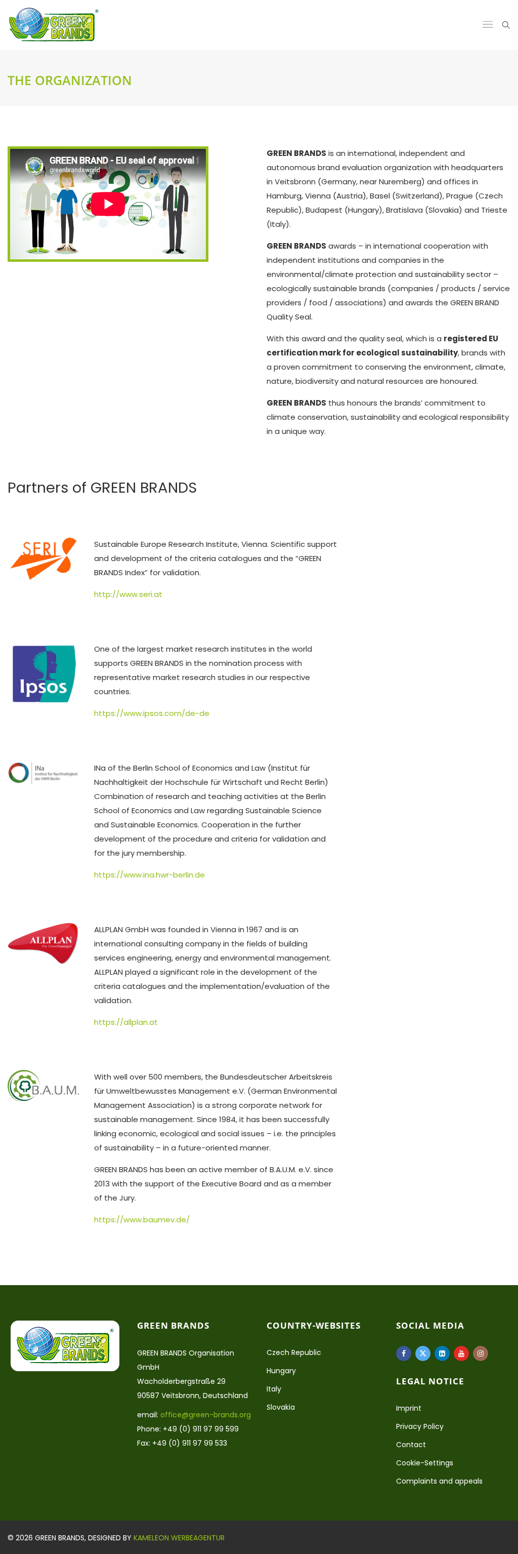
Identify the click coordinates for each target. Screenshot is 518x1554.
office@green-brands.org (205, 1415)
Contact (411, 1445)
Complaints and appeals (439, 1481)
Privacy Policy (420, 1426)
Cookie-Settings (424, 1463)
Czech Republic (294, 1352)
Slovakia (281, 1407)
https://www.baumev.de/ (142, 1219)
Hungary (281, 1371)
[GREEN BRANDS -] (54, 25)
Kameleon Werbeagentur (179, 1538)
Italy (274, 1389)
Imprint (408, 1408)
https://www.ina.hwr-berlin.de (149, 874)
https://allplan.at (126, 1022)
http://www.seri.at (128, 594)
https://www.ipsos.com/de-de (151, 713)
